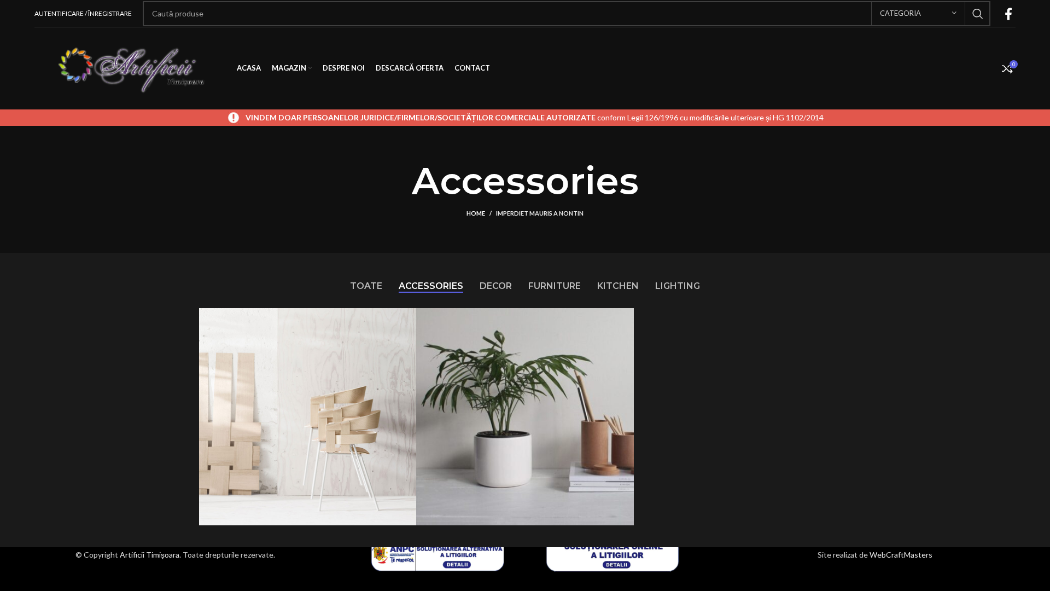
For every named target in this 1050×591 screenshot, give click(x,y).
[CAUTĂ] (977, 13)
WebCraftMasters (901, 554)
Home (475, 213)
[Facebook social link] (1008, 13)
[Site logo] (130, 67)
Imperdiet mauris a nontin (540, 213)
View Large (402, 320)
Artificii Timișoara (149, 554)
